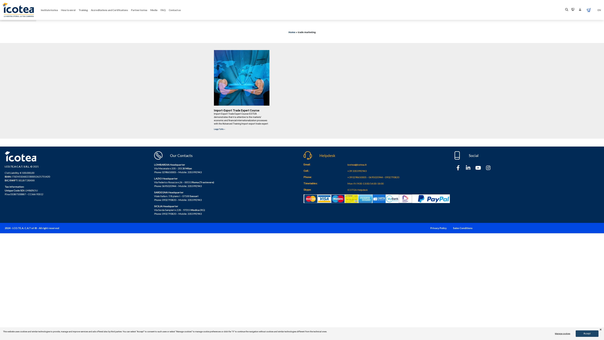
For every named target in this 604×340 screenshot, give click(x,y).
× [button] (601, 329)
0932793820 (169, 213)
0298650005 (169, 172)
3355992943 (194, 172)
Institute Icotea (49, 9)
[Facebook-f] (458, 168)
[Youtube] (478, 168)
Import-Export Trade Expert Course (236, 110)
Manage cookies (562, 333)
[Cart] (588, 10)
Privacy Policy (438, 228)
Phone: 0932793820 (165, 199)
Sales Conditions (463, 228)
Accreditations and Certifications (109, 9)
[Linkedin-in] (468, 168)
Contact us (175, 9)
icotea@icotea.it (357, 164)
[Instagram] (488, 168)
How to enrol (68, 9)
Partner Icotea (139, 9)
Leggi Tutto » (219, 129)
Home (291, 32)
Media (153, 9)
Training (83, 9)
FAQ (163, 9)
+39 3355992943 (356, 170)
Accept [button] (587, 333)
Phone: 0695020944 (165, 185)
